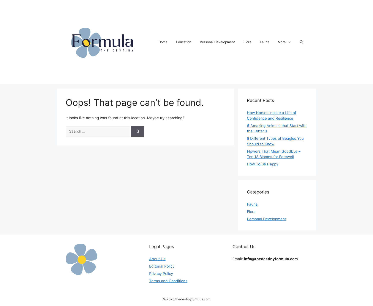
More (282, 42)
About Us (157, 259)
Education (183, 42)
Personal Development (217, 42)
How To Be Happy (262, 164)
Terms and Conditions (168, 281)
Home (163, 42)
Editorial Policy (161, 266)
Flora (247, 42)
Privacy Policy (161, 273)
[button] (301, 42)
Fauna (264, 42)
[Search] (137, 131)
